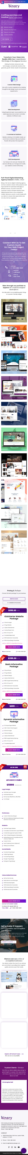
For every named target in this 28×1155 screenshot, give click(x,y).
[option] (14, 212)
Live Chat (16, 276)
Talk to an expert (7, 944)
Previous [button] (14, 233)
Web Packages (14, 599)
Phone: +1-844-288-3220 (9, 1140)
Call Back (16, 272)
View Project (12, 312)
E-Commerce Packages (14, 602)
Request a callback (7, 942)
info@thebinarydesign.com (9, 1)
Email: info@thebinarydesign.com (11, 1143)
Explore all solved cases (13, 1054)
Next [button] (10, 233)
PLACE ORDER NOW (14, 647)
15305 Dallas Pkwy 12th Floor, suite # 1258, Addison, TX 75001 (13, 1136)
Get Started (5, 39)
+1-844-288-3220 (21, 1)
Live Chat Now (7, 651)
